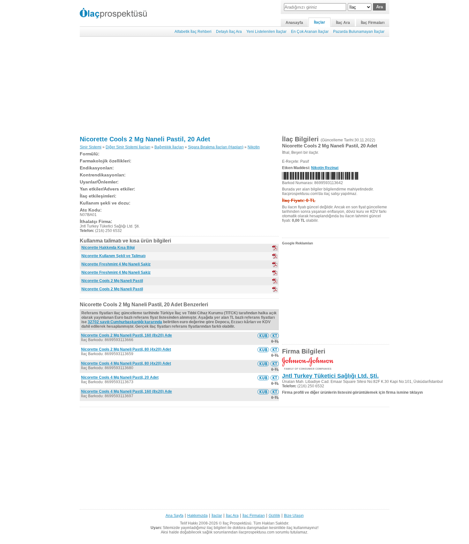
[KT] (274, 256)
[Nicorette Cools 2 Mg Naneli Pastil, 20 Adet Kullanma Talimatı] (275, 335)
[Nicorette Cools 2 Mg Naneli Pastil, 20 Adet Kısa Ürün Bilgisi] (263, 335)
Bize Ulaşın (294, 515)
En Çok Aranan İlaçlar (310, 31)
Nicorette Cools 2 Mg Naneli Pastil (112, 281)
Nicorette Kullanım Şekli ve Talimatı (113, 256)
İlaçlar (319, 22)
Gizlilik (274, 515)
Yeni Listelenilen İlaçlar (266, 31)
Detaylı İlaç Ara (229, 31)
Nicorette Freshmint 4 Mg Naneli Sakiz (116, 264)
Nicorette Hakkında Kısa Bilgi (108, 247)
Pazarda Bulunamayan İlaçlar (358, 31)
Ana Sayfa (174, 515)
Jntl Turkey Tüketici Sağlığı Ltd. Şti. (330, 376)
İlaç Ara (343, 22)
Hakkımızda (197, 515)
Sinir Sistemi (90, 147)
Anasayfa (294, 22)
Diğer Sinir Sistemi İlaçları (128, 147)
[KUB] (274, 247)
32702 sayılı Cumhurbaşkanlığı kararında (125, 322)
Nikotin (254, 147)
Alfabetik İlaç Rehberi (193, 31)
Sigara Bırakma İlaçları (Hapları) (215, 147)
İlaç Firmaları (372, 22)
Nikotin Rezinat (325, 168)
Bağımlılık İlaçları (169, 147)
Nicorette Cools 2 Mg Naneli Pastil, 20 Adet (145, 139)
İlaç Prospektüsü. (237, 523)
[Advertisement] (234, 86)
